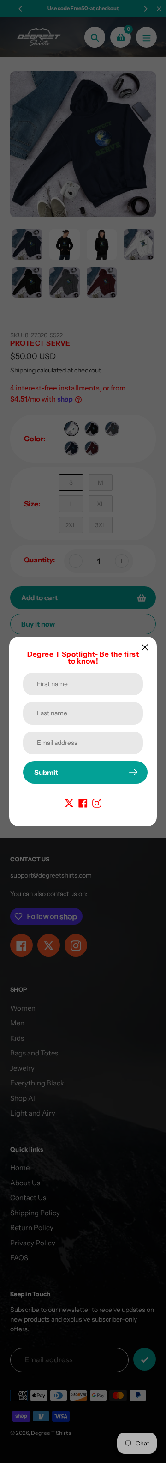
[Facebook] (83, 802)
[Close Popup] (145, 647)
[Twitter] (69, 802)
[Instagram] (96, 802)
